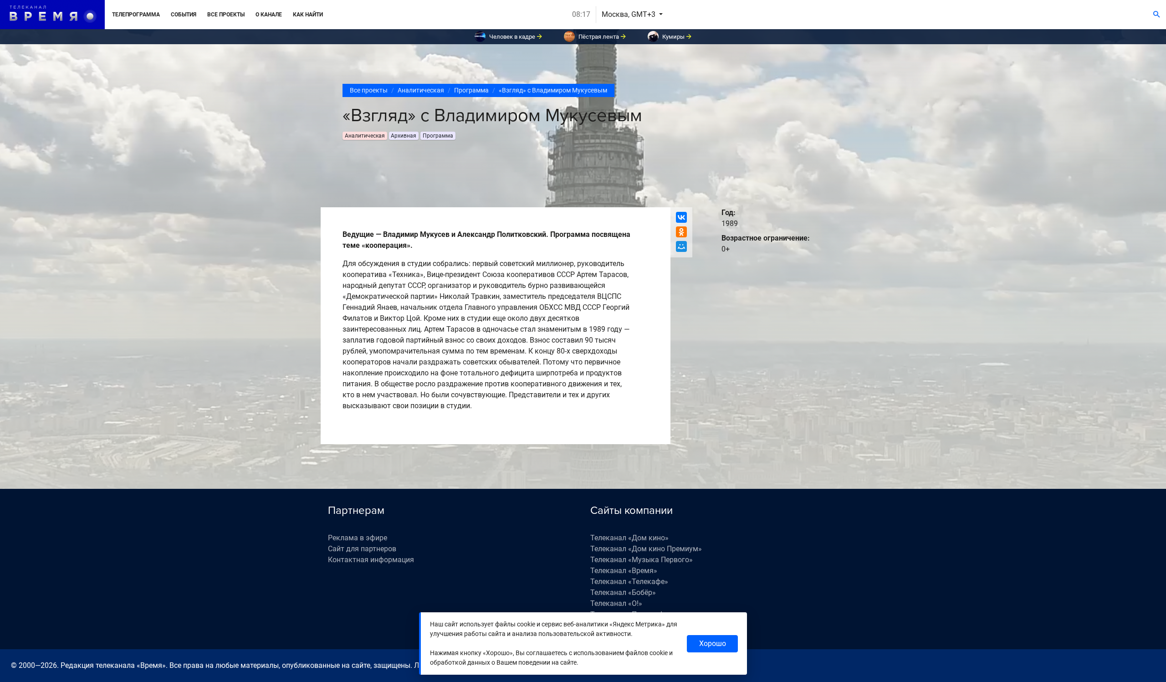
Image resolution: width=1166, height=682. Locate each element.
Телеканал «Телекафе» (629, 581)
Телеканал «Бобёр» (623, 592)
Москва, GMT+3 (629, 14)
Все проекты (226, 14)
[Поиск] (1156, 15)
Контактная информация (371, 559)
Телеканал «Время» (623, 570)
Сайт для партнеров (362, 548)
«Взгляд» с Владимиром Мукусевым (553, 90)
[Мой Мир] (681, 246)
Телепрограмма (136, 14)
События (183, 14)
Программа (471, 90)
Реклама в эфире (357, 537)
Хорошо (712, 643)
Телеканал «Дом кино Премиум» (646, 548)
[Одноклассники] (681, 231)
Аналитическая (421, 90)
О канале (269, 14)
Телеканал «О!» (616, 603)
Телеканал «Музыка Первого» (641, 559)
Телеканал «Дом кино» (629, 537)
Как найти (308, 14)
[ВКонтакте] (681, 217)
